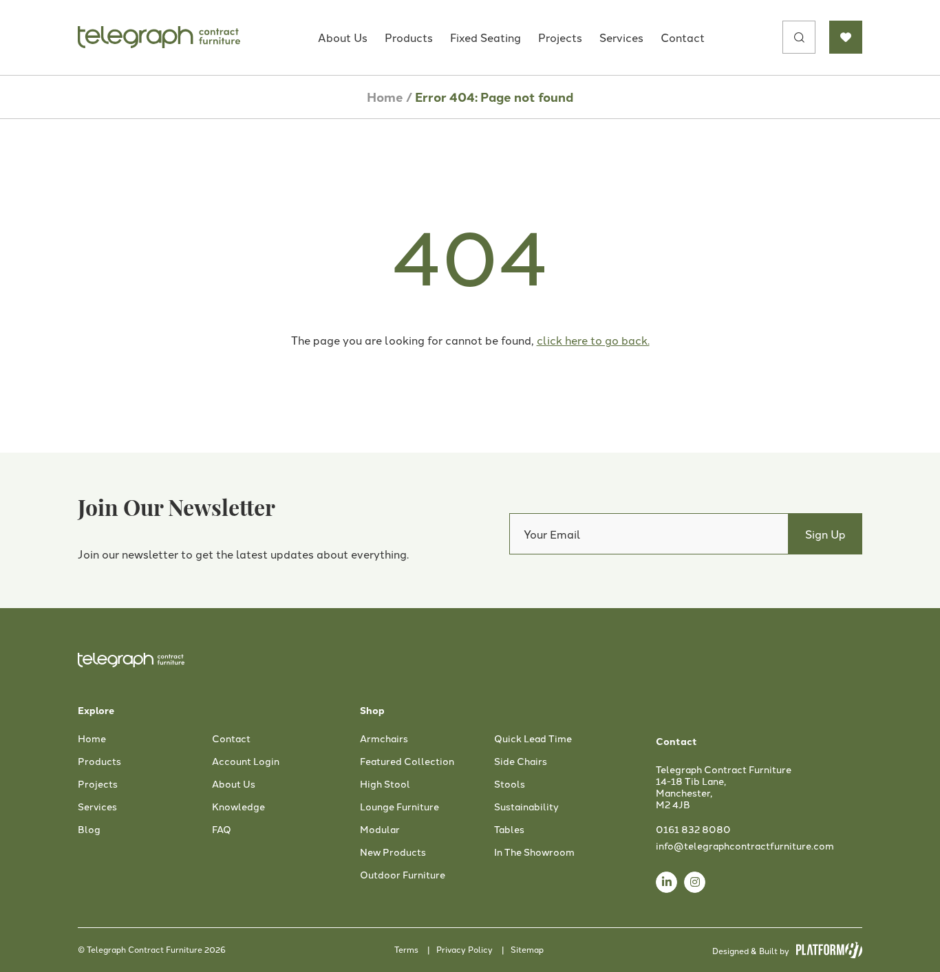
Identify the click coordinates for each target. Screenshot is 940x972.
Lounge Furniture (399, 807)
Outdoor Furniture (402, 875)
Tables (509, 829)
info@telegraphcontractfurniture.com (745, 845)
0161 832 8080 (693, 829)
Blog (89, 829)
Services (621, 37)
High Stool (385, 784)
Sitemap (527, 949)
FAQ (221, 829)
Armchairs (384, 739)
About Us (342, 37)
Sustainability (526, 807)
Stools (509, 784)
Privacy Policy (464, 949)
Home (385, 96)
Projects (560, 37)
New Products (393, 852)
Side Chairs (520, 761)
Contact (683, 37)
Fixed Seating (485, 37)
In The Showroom (534, 852)
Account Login (245, 761)
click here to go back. (593, 339)
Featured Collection (407, 761)
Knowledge (238, 807)
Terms (406, 949)
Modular (380, 829)
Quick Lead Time (533, 739)
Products (409, 37)
